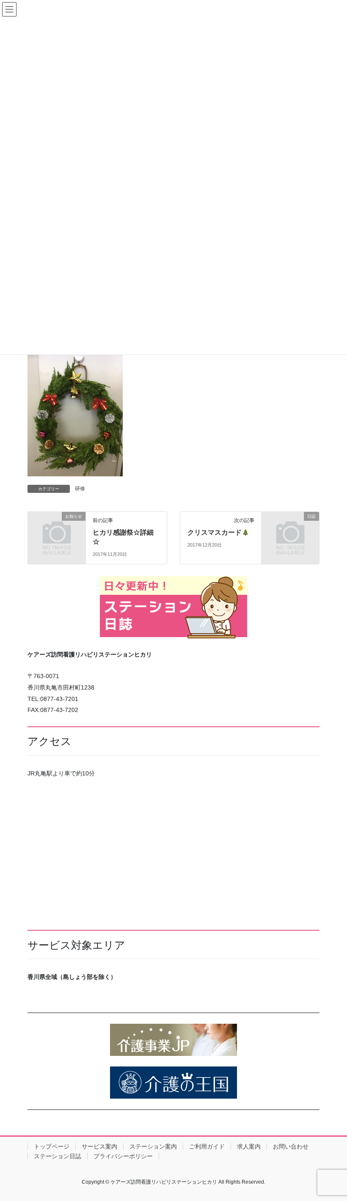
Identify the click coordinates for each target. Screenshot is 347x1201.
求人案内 (249, 1146)
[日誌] (290, 529)
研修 (80, 489)
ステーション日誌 (57, 1156)
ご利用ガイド (207, 1146)
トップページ (51, 1146)
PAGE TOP (331, 1157)
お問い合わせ (290, 1146)
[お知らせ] (56, 529)
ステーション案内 (153, 1146)
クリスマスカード (214, 532)
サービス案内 (99, 1146)
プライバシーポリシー (123, 1156)
